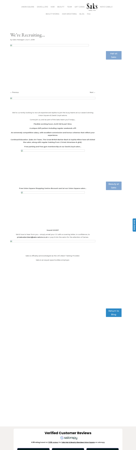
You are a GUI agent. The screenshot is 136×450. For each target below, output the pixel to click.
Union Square (27, 7)
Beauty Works (52, 14)
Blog (81, 14)
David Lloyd (42, 7)
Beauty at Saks (113, 186)
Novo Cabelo (106, 7)
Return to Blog (113, 313)
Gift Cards (80, 7)
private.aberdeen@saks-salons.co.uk (32, 237)
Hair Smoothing (69, 14)
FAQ (88, 14)
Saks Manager (18, 40)
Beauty (60, 7)
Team (69, 7)
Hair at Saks (113, 55)
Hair (53, 7)
